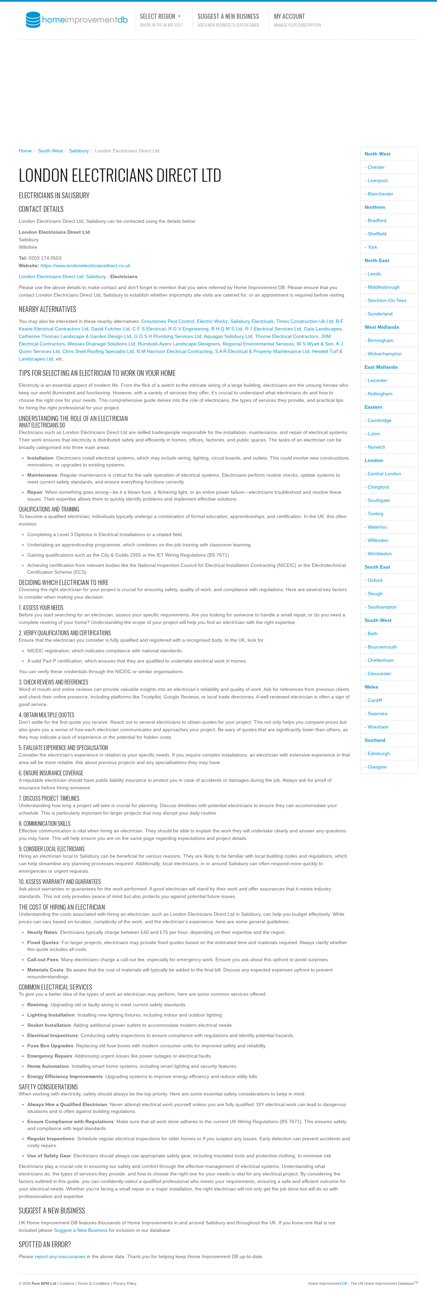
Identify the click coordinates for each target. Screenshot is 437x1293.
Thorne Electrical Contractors (286, 336)
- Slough (374, 593)
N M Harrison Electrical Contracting (174, 351)
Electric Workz (212, 321)
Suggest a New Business (228, 16)
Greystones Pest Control (167, 321)
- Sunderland (379, 313)
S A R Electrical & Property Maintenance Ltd (262, 351)
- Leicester (376, 380)
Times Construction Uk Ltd (304, 321)
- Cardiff (373, 700)
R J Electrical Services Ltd (273, 328)
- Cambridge (378, 420)
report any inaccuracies (60, 1256)
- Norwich (375, 447)
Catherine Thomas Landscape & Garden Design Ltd (75, 336)
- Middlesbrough (382, 287)
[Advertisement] (213, 96)
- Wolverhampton (383, 353)
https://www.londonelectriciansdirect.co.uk (85, 265)
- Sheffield (375, 233)
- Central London (383, 473)
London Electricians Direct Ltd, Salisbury (62, 276)
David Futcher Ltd (110, 328)
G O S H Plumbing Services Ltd (167, 336)
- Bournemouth (381, 647)
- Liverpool (376, 180)
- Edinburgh (377, 753)
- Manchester (379, 193)
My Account (289, 16)
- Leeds (373, 273)
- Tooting (374, 513)
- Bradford (375, 220)
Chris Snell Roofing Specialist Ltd (98, 351)
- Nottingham (379, 393)
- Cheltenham (379, 660)
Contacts (66, 1283)
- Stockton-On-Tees (386, 300)
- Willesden (377, 540)
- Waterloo (376, 527)
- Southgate (377, 500)
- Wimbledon (378, 553)
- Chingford (377, 487)
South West (50, 150)
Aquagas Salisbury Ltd (228, 336)
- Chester (375, 167)
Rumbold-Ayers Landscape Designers (179, 343)
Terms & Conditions (93, 1283)
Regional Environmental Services (258, 343)
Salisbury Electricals (251, 321)
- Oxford (373, 580)
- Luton (372, 433)
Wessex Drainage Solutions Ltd (101, 343)
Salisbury (79, 150)
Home (25, 150)
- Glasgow (375, 767)
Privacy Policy (125, 1283)
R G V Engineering (188, 328)
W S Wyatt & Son (315, 343)
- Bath (371, 633)
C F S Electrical (149, 328)
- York (371, 247)
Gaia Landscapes (323, 328)
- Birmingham (379, 340)
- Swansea (376, 713)
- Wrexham (377, 727)
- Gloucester (378, 673)
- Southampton (381, 607)
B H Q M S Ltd (226, 328)
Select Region (157, 16)
